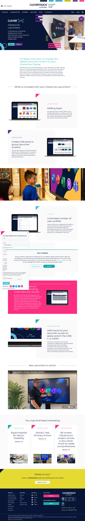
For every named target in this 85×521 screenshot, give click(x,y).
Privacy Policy (54, 516)
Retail (21, 497)
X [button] (27, 233)
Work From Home (23, 504)
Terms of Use (48, 516)
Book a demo (67, 0)
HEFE (21, 500)
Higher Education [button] (15, 12)
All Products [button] (48, 12)
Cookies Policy (59, 516)
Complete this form (42, 482)
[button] (15, 6)
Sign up (51, 503)
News (72, 12)
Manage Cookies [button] (36, 266)
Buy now (75, 0)
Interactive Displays (12, 497)
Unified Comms (11, 506)
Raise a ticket (43, 0)
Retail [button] (40, 12)
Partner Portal (59, 0)
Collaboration (10, 510)
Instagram (35, 504)
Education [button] (5, 12)
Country (4, 242)
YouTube (35, 495)
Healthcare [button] (33, 12)
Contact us (51, 496)
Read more (17, 441)
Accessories (10, 508)
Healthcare (22, 498)
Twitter (34, 499)
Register (19, 44)
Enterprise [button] (25, 12)
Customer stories (23, 502)
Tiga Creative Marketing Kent (17, 519)
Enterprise (22, 495)
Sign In (11, 44)
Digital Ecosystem (11, 495)
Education (6, 249)
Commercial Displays (12, 498)
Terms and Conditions (28, 518)
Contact (81, 0)
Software (10, 504)
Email (4, 238)
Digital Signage (11, 500)
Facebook (35, 497)
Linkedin (35, 502)
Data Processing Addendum (68, 516)
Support (51, 0)
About (78, 12)
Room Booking (11, 502)
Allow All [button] (49, 266)
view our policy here (62, 260)
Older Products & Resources (19, 518)
